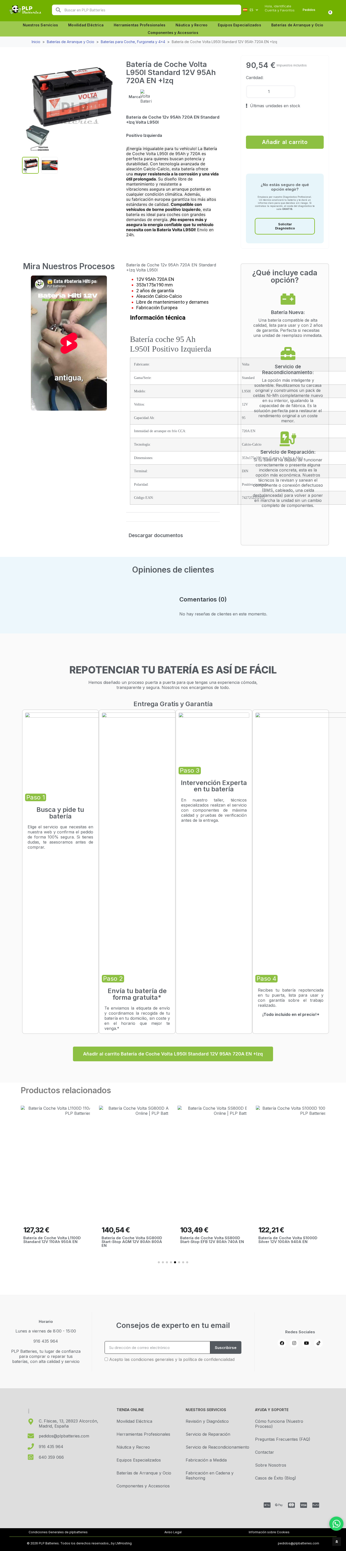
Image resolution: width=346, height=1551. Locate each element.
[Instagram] (294, 1343)
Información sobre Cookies (269, 1532)
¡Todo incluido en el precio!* (290, 1014)
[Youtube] (306, 1343)
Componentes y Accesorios (173, 32)
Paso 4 (266, 978)
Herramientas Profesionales (139, 25)
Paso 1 (35, 797)
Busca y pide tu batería (60, 813)
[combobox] (147, 10)
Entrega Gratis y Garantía (173, 704)
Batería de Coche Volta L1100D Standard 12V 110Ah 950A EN (52, 1239)
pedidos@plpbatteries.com (298, 1543)
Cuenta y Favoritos (280, 10)
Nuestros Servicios (40, 25)
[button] (111, 107)
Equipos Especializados (239, 25)
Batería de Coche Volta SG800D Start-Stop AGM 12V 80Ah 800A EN (132, 1241)
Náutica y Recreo (191, 25)
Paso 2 (113, 978)
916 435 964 (45, 1341)
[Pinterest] (318, 1343)
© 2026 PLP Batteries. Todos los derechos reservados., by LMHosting (79, 1543)
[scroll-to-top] (336, 1541)
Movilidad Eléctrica (86, 25)
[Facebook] (282, 1343)
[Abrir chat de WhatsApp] (336, 1524)
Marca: (135, 96)
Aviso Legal (173, 1532)
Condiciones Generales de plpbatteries (58, 1532)
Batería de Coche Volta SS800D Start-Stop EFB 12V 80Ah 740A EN (212, 1239)
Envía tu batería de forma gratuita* (137, 994)
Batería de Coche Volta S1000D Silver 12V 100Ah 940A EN (287, 1239)
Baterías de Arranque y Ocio (297, 25)
